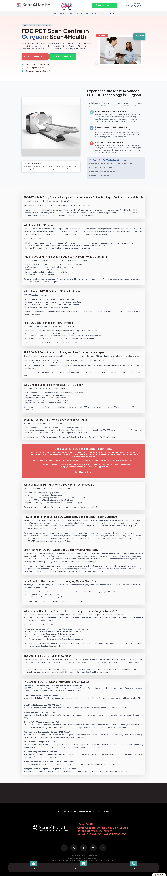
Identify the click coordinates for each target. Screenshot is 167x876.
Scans (73, 14)
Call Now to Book (83, 472)
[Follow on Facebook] (64, 847)
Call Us (104, 14)
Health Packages (88, 14)
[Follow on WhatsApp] (102, 847)
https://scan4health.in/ (71, 467)
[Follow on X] (73, 847)
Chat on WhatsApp (63, 56)
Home (53, 14)
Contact (98, 811)
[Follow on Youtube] (93, 847)
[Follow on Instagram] (83, 847)
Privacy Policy (62, 811)
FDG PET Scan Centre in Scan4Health (55, 34)
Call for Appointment (35, 56)
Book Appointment (104, 5)
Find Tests (63, 14)
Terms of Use (72, 811)
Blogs (113, 14)
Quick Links (105, 811)
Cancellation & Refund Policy (86, 811)
